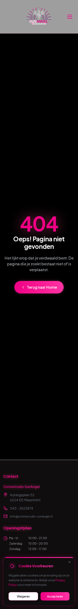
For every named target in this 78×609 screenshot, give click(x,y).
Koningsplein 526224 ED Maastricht (25, 497)
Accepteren (55, 596)
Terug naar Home (42, 287)
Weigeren (23, 596)
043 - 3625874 (21, 508)
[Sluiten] (69, 562)
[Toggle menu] (70, 17)
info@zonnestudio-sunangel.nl (31, 516)
